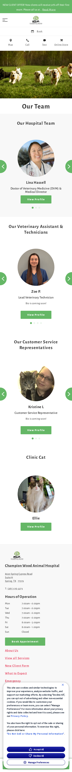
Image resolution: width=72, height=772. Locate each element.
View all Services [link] (17, 658)
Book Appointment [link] (25, 641)
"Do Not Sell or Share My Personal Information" (35, 733)
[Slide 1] (32, 208)
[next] (68, 166)
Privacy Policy (19, 716)
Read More (49, 9)
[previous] (3, 166)
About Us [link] (11, 650)
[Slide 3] (39, 207)
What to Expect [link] (16, 673)
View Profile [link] (36, 199)
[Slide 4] (41, 323)
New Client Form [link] (17, 665)
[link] (36, 20)
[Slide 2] (36, 207)
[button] (5, 20)
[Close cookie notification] (62, 684)
